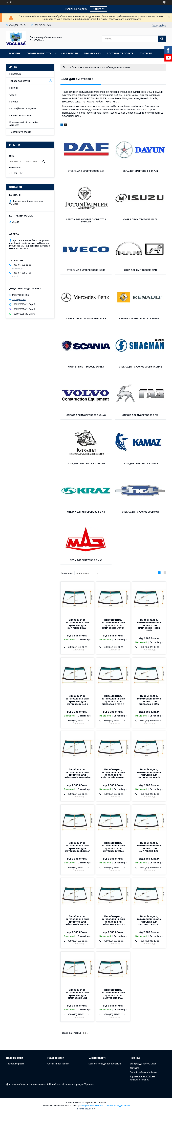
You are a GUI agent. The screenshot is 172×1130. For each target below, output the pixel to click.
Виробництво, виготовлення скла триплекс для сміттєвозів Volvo (113, 847)
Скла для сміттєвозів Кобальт (86, 463)
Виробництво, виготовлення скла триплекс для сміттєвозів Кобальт (77, 920)
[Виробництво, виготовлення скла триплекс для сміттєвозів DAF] (77, 598)
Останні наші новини (58, 1063)
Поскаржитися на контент (91, 1106)
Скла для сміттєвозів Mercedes (86, 318)
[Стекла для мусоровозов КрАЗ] (86, 491)
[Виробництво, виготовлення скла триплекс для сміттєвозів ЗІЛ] (77, 968)
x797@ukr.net (19, 299)
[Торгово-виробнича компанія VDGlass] (16, 44)
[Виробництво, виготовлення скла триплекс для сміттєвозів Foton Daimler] (149, 598)
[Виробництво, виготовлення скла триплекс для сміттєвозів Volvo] (113, 821)
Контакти (145, 53)
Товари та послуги (38, 53)
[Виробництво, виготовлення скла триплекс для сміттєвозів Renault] (113, 748)
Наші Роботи (69, 53)
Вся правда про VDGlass (143, 1063)
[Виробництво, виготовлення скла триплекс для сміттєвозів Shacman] (77, 821)
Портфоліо (15, 74)
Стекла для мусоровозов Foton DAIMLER (86, 220)
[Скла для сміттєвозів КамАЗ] (140, 442)
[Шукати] (162, 39)
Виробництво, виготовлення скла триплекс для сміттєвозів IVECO (113, 700)
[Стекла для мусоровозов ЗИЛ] (140, 491)
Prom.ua (102, 1103)
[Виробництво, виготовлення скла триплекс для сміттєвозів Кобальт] (77, 895)
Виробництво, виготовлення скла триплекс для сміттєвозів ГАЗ (149, 847)
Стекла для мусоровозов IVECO (86, 270)
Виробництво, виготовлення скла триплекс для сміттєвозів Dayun (113, 623)
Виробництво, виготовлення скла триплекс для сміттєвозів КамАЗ (113, 920)
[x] (65, 125)
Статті (12, 94)
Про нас (13, 101)
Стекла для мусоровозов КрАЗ (86, 512)
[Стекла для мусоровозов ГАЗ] (140, 394)
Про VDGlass (92, 53)
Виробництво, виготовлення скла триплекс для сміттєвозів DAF (77, 623)
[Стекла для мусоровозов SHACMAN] (140, 346)
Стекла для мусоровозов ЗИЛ (140, 512)
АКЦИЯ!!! (99, 9)
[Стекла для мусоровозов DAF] (86, 150)
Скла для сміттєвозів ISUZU (140, 219)
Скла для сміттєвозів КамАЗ (140, 463)
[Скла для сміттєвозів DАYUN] (140, 150)
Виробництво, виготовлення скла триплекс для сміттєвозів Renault (113, 773)
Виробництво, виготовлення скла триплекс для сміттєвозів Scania (149, 773)
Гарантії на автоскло (20, 115)
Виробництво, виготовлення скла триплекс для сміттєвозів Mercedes (77, 773)
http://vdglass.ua (20, 295)
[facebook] (61, 125)
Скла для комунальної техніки (88, 67)
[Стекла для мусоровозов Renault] (140, 297)
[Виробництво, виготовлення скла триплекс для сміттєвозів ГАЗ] (149, 821)
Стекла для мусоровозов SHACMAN (140, 367)
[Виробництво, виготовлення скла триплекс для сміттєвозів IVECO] (113, 675)
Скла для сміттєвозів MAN (140, 270)
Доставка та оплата (120, 53)
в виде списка (164, 573)
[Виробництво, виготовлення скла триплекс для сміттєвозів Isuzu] (77, 675)
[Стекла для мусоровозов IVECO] (86, 249)
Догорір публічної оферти (143, 1072)
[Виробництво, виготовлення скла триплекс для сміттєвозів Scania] (149, 748)
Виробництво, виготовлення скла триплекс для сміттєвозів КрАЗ (149, 920)
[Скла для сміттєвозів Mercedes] (86, 297)
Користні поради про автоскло (105, 1063)
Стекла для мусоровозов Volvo (86, 415)
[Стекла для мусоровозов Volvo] (86, 394)
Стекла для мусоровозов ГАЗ (140, 415)
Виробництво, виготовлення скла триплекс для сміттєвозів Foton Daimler (149, 625)
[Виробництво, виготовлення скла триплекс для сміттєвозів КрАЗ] (149, 895)
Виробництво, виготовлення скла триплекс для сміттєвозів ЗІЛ (77, 993)
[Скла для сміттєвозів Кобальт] (86, 442)
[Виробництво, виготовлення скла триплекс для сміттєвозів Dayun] (113, 598)
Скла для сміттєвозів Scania (86, 367)
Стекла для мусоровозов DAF (86, 171)
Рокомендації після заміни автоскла (23, 123)
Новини (13, 87)
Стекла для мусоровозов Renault (140, 318)
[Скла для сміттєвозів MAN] (140, 249)
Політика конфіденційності (118, 1106)
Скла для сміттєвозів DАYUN (140, 171)
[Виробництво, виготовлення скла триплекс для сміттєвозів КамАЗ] (113, 895)
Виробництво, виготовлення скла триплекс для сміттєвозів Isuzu (77, 700)
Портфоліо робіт (15, 1063)
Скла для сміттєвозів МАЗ (86, 560)
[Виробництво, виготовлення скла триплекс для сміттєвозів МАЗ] (113, 968)
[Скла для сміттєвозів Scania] (86, 346)
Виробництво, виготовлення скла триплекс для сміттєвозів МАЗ (113, 993)
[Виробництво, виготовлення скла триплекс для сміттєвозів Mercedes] (77, 748)
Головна (14, 53)
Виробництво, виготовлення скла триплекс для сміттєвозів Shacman (77, 847)
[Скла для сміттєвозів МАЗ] (86, 539)
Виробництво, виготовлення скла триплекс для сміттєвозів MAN (149, 700)
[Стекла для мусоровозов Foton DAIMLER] (86, 198)
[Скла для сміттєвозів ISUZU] (140, 198)
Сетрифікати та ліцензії (22, 108)
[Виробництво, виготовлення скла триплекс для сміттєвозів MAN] (149, 675)
